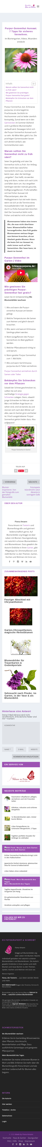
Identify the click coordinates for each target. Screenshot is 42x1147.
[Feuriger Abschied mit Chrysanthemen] (21, 586)
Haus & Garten (19, 1138)
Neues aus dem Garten (14, 850)
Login (4, 1121)
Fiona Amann (21, 522)
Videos (24, 38)
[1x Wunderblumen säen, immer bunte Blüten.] (7, 818)
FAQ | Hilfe (12, 1141)
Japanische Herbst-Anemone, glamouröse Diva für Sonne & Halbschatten (20, 864)
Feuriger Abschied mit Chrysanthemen (17, 600)
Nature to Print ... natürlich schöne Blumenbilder (19, 993)
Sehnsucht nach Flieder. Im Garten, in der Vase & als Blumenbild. (20, 695)
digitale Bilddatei (19, 1004)
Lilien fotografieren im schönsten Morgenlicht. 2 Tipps (24, 827)
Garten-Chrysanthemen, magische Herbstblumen (18, 631)
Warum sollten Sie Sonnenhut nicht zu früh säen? (19, 88)
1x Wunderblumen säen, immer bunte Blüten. (23, 818)
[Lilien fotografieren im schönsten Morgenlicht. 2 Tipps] (7, 828)
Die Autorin (6, 1098)
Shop (20, 1141)
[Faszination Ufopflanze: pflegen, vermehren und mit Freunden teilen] (7, 798)
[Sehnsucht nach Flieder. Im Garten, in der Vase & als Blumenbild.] (21, 680)
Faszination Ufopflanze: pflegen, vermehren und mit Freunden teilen (24, 799)
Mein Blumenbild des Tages (17, 884)
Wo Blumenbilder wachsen (12, 1034)
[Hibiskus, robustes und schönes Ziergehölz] (7, 809)
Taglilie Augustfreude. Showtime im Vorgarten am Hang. (18, 890)
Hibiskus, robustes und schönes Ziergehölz (24, 808)
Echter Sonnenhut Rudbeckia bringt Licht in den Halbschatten (20, 856)
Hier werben (7, 1104)
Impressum (30, 1141)
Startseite (7, 1138)
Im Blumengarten (12, 38)
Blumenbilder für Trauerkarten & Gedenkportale (14, 662)
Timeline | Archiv (9, 1110)
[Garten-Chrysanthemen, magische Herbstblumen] (21, 617)
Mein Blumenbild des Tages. (13, 1055)
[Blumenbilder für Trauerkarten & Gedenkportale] (21, 647)
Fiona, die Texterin (9, 978)
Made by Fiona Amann (24, 1134)
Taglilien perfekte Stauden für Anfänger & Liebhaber (23, 837)
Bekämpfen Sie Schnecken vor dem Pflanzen (19, 99)
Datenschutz (7, 1116)
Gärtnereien (9, 122)
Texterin (26, 525)
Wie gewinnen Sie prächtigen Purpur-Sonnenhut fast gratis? (18, 94)
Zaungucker (33, 1138)
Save (22, 471)
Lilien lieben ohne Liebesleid (15, 871)
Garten (30, 547)
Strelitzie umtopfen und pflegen (17, 905)
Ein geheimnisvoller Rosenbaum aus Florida (18, 898)
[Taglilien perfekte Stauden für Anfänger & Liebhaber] (7, 837)
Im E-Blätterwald (8, 985)
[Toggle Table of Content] (32, 84)
